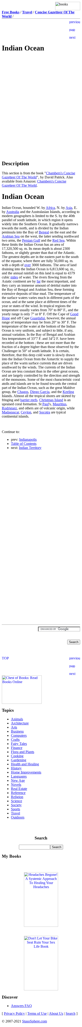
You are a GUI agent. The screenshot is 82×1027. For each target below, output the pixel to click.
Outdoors (17, 817)
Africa (50, 208)
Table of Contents (23, 444)
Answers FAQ (21, 1006)
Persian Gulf (31, 240)
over (27, 265)
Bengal (44, 232)
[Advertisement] (41, 89)
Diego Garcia (39, 392)
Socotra (44, 412)
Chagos (22, 392)
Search (70, 1013)
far (39, 281)
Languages (19, 776)
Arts (14, 727)
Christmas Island (51, 400)
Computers (19, 735)
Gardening (18, 760)
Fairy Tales (19, 744)
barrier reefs (28, 400)
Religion (17, 797)
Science (16, 801)
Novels (16, 785)
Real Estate (19, 789)
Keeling (68, 392)
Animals (17, 719)
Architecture (20, 723)
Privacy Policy (14, 1013)
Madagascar (10, 412)
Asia (69, 208)
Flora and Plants (22, 752)
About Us (56, 1013)
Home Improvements (26, 772)
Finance (16, 748)
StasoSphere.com (34, 1021)
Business (17, 731)
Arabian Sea (11, 236)
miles (14, 277)
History (16, 768)
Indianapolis (28, 439)
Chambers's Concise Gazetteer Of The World (34, 183)
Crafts (15, 739)
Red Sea (58, 240)
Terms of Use (37, 1013)
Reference (18, 793)
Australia (12, 212)
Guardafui (37, 318)
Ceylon (26, 412)
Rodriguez (9, 408)
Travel (15, 813)
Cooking (17, 756)
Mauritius (59, 404)
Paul (45, 404)
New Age (18, 780)
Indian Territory (30, 448)
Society (16, 805)
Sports (15, 809)
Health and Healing (25, 764)
